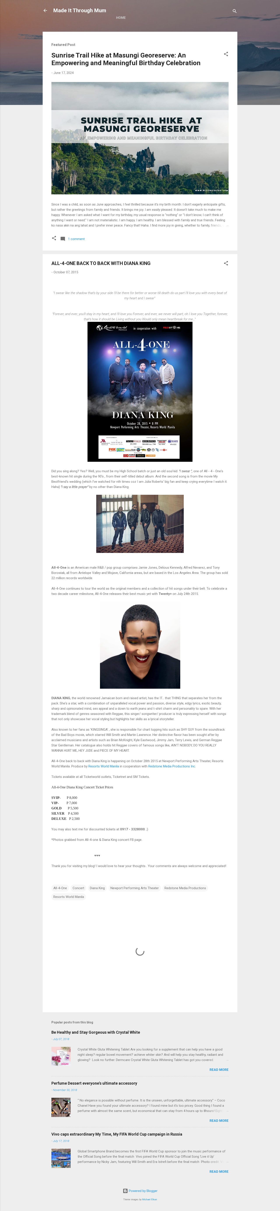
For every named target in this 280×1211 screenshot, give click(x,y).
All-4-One (60, 888)
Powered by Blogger (143, 1191)
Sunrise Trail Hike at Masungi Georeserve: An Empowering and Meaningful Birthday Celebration (126, 59)
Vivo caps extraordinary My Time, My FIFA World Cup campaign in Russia (116, 1134)
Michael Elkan (149, 1199)
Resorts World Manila (103, 766)
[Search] (234, 12)
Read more (219, 1070)
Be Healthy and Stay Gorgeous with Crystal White (95, 1032)
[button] (226, 54)
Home (121, 18)
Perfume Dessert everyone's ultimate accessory (94, 1083)
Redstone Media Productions (185, 888)
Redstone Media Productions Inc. (172, 766)
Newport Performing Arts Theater (134, 888)
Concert (78, 888)
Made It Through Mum (79, 10)
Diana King (97, 888)
